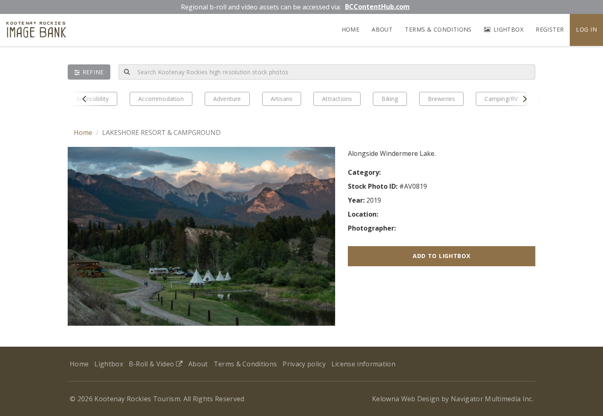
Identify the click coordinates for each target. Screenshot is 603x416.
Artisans (282, 99)
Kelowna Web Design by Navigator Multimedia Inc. (452, 398)
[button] (89, 72)
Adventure (227, 99)
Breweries (441, 99)
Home (351, 29)
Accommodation (161, 99)
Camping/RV (501, 99)
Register (550, 29)
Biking (389, 99)
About (382, 29)
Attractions (337, 99)
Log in (586, 29)
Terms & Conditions (438, 29)
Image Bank (36, 31)
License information (363, 363)
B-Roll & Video (152, 363)
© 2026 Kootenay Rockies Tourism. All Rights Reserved (157, 398)
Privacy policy (304, 363)
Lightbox (507, 29)
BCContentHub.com (377, 6)
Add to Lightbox (442, 256)
